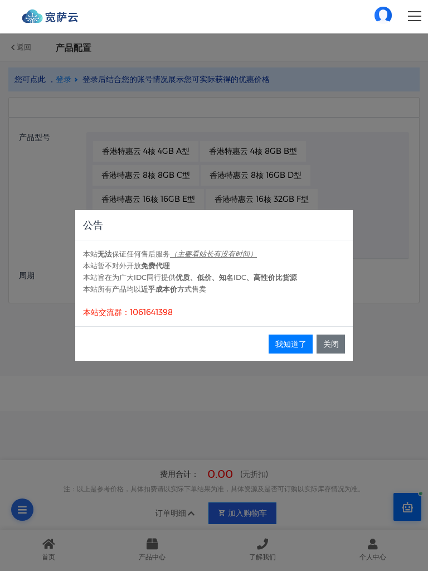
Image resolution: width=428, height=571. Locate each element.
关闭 (331, 344)
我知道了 (291, 344)
